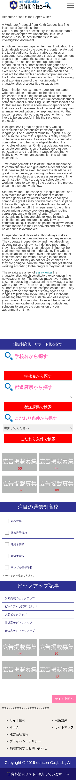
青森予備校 (17, 555)
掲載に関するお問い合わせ (28, 748)
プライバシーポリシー (25, 741)
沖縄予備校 (17, 544)
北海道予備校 (19, 532)
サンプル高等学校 (22, 567)
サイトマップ (64, 727)
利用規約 (61, 720)
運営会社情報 (19, 734)
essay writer (44, 272)
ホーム (14, 727)
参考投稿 (16, 521)
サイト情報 (17, 720)
